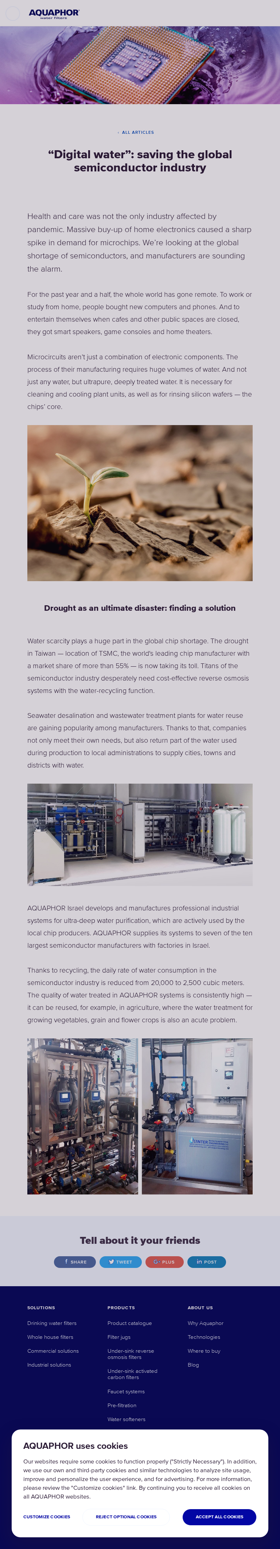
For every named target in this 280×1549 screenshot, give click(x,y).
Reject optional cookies (126, 1517)
